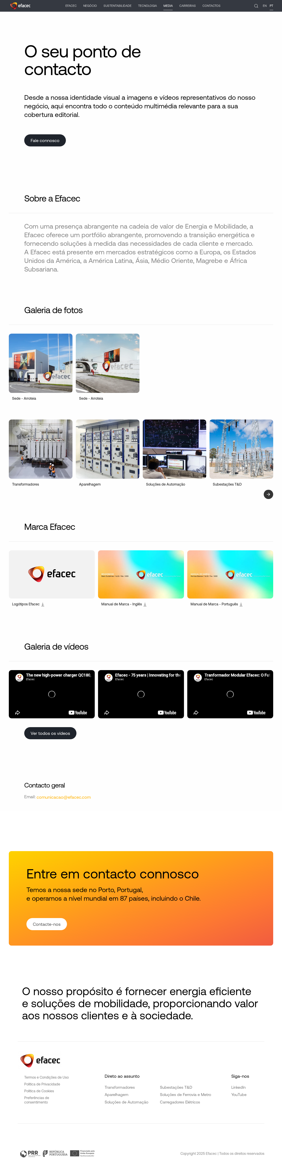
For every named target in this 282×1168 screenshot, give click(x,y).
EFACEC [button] (71, 5)
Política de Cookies (39, 1091)
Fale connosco (45, 140)
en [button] (265, 5)
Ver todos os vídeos (50, 733)
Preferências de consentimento (36, 1100)
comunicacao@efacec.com (64, 797)
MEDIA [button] (168, 5)
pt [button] (271, 5)
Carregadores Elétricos (180, 1102)
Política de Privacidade (42, 1084)
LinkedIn (238, 1087)
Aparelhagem (116, 1094)
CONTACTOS (211, 5)
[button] (256, 6)
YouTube (239, 1094)
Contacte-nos (47, 924)
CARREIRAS (187, 5)
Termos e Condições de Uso (46, 1077)
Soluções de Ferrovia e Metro (185, 1094)
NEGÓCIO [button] (90, 5)
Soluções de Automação (126, 1102)
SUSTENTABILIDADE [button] (118, 5)
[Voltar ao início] (20, 6)
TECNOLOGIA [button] (147, 5)
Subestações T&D (176, 1087)
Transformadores (120, 1087)
